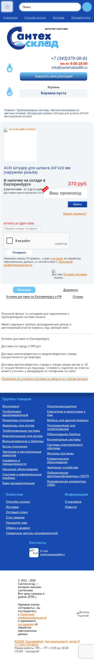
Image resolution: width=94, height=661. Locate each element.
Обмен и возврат (18, 528)
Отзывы (78, 296)
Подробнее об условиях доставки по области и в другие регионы (45, 378)
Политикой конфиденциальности (32, 616)
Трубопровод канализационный (15, 413)
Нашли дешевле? (74, 213)
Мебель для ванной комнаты (68, 420)
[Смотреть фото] (20, 145)
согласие (57, 258)
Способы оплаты (35, 17)
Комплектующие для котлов (22, 436)
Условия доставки (75, 274)
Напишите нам (16, 522)
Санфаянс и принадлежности (14, 462)
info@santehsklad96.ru (69, 67)
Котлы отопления (14, 446)
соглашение (26, 624)
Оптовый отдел (81, 17)
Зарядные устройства (62, 467)
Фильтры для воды (60, 453)
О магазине (10, 17)
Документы (70, 290)
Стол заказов (15, 517)
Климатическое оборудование (58, 460)
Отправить (19, 252)
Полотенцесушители (62, 406)
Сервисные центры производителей (32, 533)
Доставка (58, 17)
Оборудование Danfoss (63, 434)
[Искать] (87, 7)
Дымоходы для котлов (18, 425)
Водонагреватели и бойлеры (23, 441)
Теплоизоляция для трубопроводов (61, 427)
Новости (71, 507)
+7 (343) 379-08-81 (26, 644)
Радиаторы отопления (18, 420)
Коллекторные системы (64, 439)
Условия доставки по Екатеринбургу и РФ (34, 296)
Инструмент (10, 406)
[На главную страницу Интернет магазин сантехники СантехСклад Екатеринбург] (47, 38)
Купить (77, 204)
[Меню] (7, 6)
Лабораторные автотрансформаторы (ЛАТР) (68, 474)
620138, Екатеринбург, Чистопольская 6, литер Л (47, 641)
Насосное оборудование (20, 469)
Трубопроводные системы (21, 430)
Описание (24, 290)
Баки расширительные (18, 483)
